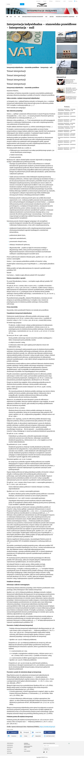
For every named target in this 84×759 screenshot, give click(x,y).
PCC (46, 16)
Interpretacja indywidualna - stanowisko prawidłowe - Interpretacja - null (66, 113)
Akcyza (52, 16)
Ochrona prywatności (27, 744)
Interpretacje (10, 20)
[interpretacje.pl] (42, 5)
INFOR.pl (50, 1)
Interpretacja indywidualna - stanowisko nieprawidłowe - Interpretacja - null (66, 124)
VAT (11, 16)
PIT (19, 16)
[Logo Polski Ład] (42, 11)
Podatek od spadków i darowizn (65, 16)
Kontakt (9, 751)
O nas (25, 749)
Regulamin (9, 753)
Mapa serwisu (27, 751)
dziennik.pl (38, 1)
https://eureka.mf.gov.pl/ (47, 726)
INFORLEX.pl (57, 1)
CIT (15, 16)
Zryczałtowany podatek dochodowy (32, 16)
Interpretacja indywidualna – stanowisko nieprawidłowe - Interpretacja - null (66, 110)
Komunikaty (10, 747)
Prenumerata (10, 743)
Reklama (9, 749)
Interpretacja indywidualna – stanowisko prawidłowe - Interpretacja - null (66, 120)
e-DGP (64, 1)
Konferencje (10, 745)
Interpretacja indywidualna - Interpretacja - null (67, 117)
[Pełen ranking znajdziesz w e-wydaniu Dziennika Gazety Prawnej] (73, 743)
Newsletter (70, 1)
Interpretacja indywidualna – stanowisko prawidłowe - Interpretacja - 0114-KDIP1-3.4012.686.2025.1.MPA (67, 134)
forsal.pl (44, 1)
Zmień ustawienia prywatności (28, 747)
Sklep (76, 1)
